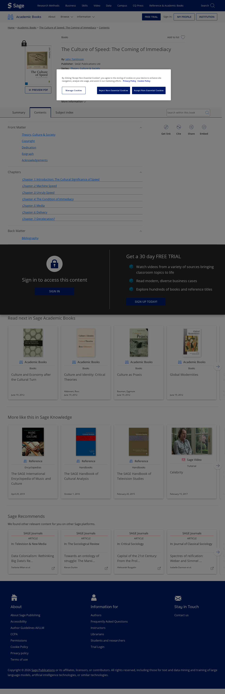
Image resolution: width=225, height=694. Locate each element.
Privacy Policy (130, 81)
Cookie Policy (143, 81)
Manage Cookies (74, 90)
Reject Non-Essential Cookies (113, 90)
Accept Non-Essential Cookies (149, 90)
